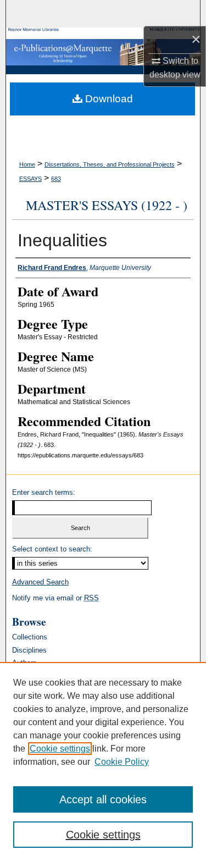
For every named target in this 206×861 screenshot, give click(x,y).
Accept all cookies (103, 799)
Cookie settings (60, 748)
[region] (103, 761)
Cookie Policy (121, 761)
